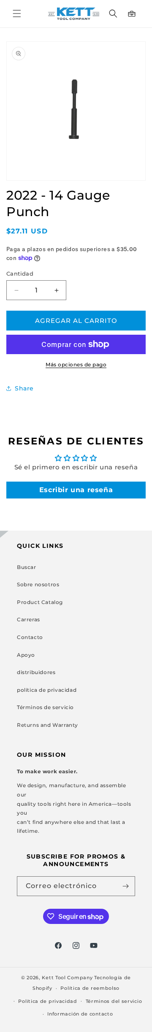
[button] (17, 13)
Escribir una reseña (76, 490)
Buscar (26, 567)
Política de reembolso (89, 988)
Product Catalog (40, 602)
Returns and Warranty (47, 725)
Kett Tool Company (67, 978)
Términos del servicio (114, 1001)
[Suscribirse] (125, 886)
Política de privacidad (47, 1001)
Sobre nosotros (38, 584)
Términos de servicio (45, 707)
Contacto (30, 637)
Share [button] (24, 388)
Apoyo (26, 655)
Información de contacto (80, 1014)
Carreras (28, 619)
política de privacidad (46, 690)
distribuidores (36, 672)
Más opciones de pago (76, 364)
